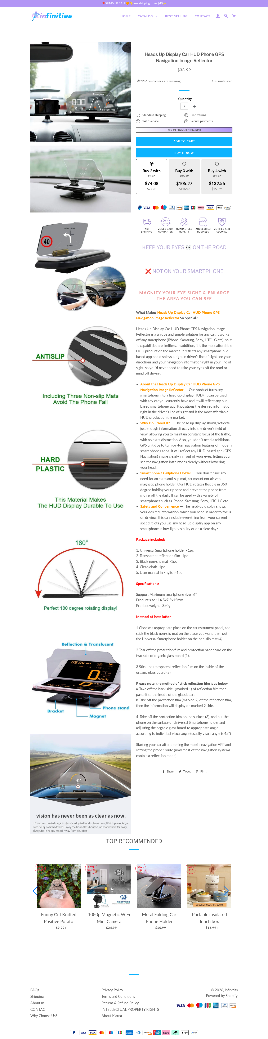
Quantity (185, 99)
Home (125, 16)
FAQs (34, 990)
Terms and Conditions (118, 996)
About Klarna (112, 1015)
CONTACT (202, 16)
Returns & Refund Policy (120, 1003)
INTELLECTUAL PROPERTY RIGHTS (130, 1009)
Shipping (37, 996)
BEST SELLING (176, 16)
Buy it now (184, 152)
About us (37, 1003)
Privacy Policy (112, 990)
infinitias (231, 990)
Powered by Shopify (222, 995)
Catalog (146, 16)
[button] (35, 891)
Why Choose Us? (43, 1015)
